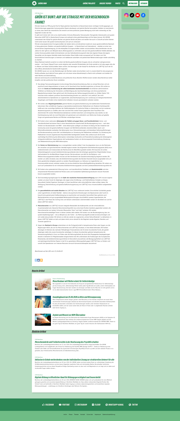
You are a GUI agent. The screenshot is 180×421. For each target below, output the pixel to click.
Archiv (65, 414)
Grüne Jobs (90, 414)
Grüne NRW (42, 3)
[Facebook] (143, 15)
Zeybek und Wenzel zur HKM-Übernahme (69, 315)
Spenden (144, 3)
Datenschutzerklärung (109, 414)
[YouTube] (137, 15)
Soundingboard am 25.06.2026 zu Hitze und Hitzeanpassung (77, 297)
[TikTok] (132, 15)
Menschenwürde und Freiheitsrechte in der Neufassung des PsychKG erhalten (67, 342)
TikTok (135, 404)
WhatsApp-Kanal (116, 404)
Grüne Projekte (89, 3)
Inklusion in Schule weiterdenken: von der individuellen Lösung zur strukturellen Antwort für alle (74, 359)
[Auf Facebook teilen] (38, 260)
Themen (76, 414)
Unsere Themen (105, 3)
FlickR (97, 404)
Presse (70, 414)
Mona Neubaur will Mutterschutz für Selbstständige (74, 281)
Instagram (82, 404)
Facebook (49, 404)
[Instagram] (126, 15)
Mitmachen (133, 3)
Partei (117, 3)
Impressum (98, 414)
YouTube (66, 404)
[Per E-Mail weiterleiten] (41, 260)
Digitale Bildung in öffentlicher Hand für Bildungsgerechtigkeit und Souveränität (67, 377)
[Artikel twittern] (36, 260)
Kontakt (82, 414)
